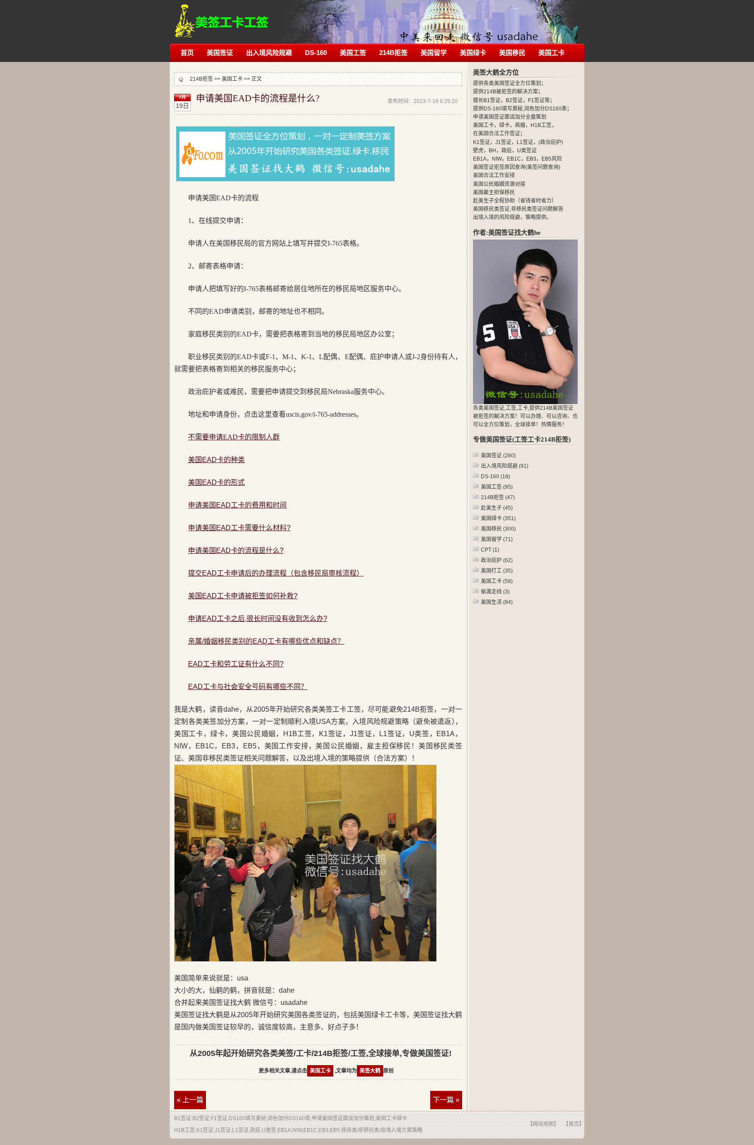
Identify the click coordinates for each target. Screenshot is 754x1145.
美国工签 (353, 52)
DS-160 (316, 52)
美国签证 (220, 52)
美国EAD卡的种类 (216, 459)
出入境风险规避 (269, 52)
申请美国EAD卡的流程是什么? (236, 550)
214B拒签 (222, 16)
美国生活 (497, 602)
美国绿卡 (473, 52)
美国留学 (434, 52)
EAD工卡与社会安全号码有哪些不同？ (248, 686)
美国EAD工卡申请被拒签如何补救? (243, 596)
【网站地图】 (543, 1124)
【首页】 (573, 1124)
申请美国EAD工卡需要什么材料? (239, 527)
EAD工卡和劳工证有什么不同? (236, 664)
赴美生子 (497, 508)
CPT (490, 550)
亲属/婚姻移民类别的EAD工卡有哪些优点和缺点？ (266, 641)
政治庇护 (497, 560)
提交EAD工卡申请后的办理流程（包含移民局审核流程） (275, 573)
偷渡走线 (495, 592)
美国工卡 (551, 52)
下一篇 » (446, 1100)
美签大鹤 (370, 1071)
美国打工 (497, 571)
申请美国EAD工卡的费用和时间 (237, 505)
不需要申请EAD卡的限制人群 (234, 437)
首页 (187, 52)
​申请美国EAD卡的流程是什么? (257, 98)
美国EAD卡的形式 (216, 482)
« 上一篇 (190, 1100)
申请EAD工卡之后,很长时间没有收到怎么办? (257, 618)
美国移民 (512, 52)
